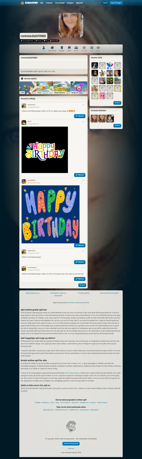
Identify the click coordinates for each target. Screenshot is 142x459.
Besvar (81, 116)
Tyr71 (29, 121)
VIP (86, 380)
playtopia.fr (94, 409)
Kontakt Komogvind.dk (71, 443)
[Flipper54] (110, 88)
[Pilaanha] (95, 96)
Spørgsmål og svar (33, 293)
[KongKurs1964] (102, 80)
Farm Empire (65, 402)
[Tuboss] (95, 88)
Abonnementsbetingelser (109, 293)
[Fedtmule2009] (102, 73)
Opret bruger (116, 3)
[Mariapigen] (102, 65)
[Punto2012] (117, 80)
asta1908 (31, 180)
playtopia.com (48, 409)
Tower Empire (102, 402)
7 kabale (38, 402)
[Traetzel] (95, 65)
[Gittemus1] (95, 73)
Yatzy (57, 402)
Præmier (55, 375)
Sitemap (71, 448)
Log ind (105, 3)
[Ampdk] (102, 88)
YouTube (71, 302)
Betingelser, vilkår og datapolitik (58, 294)
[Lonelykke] (110, 73)
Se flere (82, 285)
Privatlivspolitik (84, 293)
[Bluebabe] (117, 65)
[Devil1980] (110, 96)
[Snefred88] (117, 73)
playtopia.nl (84, 409)
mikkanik (31, 104)
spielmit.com (74, 409)
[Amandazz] (95, 80)
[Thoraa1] (110, 80)
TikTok (86, 302)
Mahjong (45, 402)
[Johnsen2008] (117, 88)
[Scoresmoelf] (110, 65)
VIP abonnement (73, 373)
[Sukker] (102, 96)
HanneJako (32, 267)
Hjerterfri (75, 402)
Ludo (52, 402)
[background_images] (94, 118)
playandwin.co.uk (61, 409)
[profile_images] (102, 118)
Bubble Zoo (84, 402)
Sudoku (93, 402)
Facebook (78, 302)
